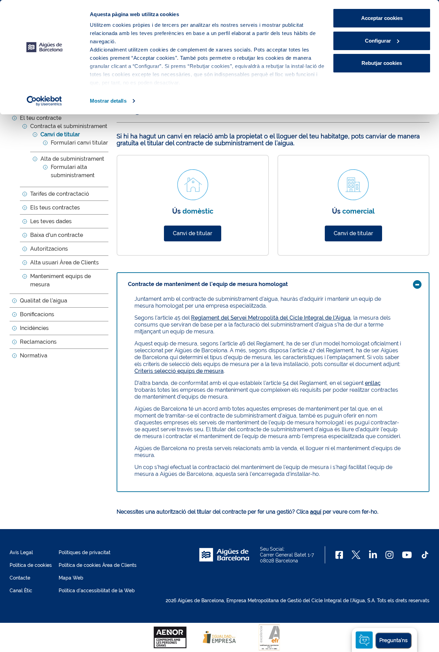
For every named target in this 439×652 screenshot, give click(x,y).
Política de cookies (31, 565)
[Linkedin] (373, 554)
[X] (356, 554)
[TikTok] (424, 554)
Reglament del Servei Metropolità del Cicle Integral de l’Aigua (271, 317)
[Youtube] (407, 554)
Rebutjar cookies (381, 63)
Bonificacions (37, 314)
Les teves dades (51, 221)
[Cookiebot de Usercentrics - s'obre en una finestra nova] (44, 101)
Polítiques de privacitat (84, 552)
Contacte (20, 578)
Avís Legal (21, 552)
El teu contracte (40, 118)
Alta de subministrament (72, 159)
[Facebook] (339, 554)
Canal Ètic (21, 590)
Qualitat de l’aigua (43, 300)
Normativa (33, 355)
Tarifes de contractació (59, 194)
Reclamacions (38, 342)
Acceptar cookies (382, 18)
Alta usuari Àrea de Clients (64, 262)
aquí (315, 511)
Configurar (378, 41)
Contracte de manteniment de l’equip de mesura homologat (208, 284)
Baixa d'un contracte (56, 235)
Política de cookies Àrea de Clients (98, 565)
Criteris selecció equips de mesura (179, 371)
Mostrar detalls (108, 101)
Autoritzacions (49, 248)
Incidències (34, 328)
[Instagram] (389, 554)
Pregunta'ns (393, 640)
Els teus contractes (55, 207)
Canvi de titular (60, 134)
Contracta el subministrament (68, 126)
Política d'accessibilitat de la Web (97, 590)
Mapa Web (71, 578)
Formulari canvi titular (79, 142)
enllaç (373, 383)
